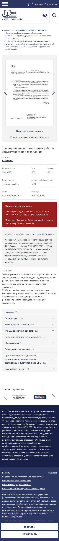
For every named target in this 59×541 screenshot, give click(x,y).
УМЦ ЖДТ (7, 172)
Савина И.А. (7, 160)
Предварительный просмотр (29, 131)
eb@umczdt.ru (16, 19)
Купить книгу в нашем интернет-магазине (29, 137)
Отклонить (29, 534)
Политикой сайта (25, 507)
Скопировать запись (45, 234)
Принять (29, 526)
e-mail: (5, 19)
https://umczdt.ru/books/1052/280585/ (23, 255)
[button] (6, 92)
